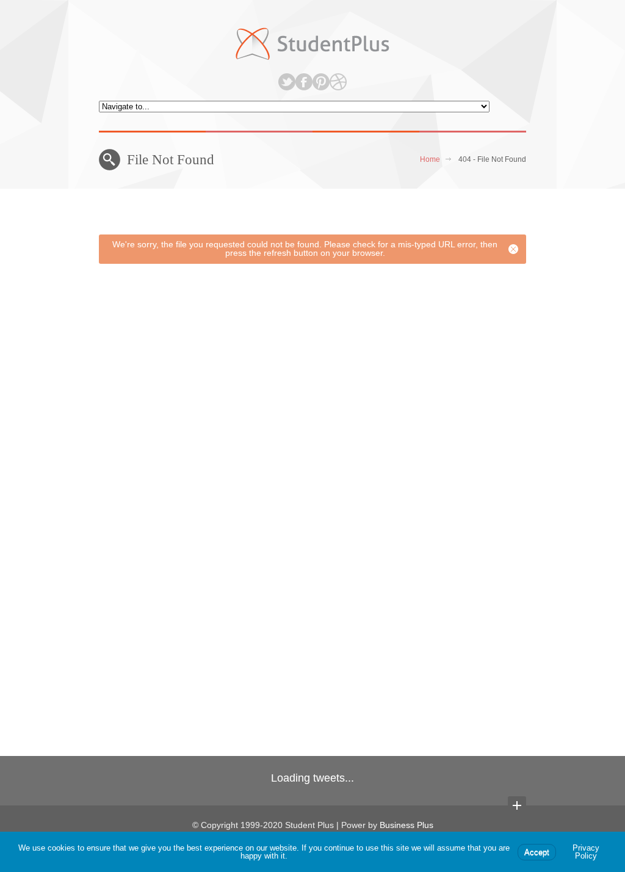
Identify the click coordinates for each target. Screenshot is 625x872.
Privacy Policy (586, 851)
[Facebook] (303, 81)
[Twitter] (286, 81)
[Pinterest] (321, 81)
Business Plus (406, 825)
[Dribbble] (338, 81)
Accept (536, 852)
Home (430, 159)
